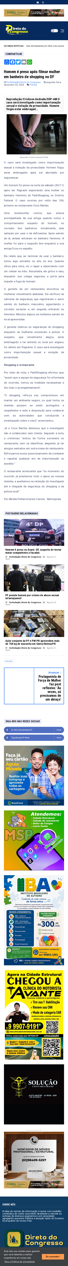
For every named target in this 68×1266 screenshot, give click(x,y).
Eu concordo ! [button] (53, 1257)
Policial (33, 85)
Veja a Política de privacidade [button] (19, 1261)
